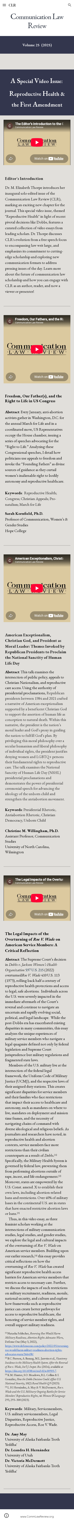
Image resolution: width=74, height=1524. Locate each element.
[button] (4, 5)
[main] (37, 21)
